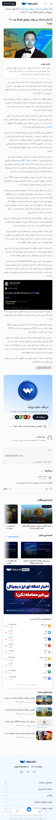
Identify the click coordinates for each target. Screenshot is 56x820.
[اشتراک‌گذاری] (16, 811)
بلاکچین (49, 127)
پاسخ (5, 489)
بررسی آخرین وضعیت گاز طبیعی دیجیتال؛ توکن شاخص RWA (36, 562)
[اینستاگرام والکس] (34, 772)
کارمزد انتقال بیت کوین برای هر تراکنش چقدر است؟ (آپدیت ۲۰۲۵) (36, 527)
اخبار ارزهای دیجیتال (30, 9)
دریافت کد (40, 417)
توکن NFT (26, 160)
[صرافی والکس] (29, 3)
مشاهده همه (13, 536)
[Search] (45, 3)
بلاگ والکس (47, 9)
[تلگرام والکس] (28, 772)
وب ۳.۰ (44, 93)
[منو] (51, 3)
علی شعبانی (40, 437)
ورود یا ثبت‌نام (9, 3)
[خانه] (29, 809)
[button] (51, 488)
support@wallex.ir (21, 767)
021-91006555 (36, 767)
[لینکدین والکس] (22, 772)
